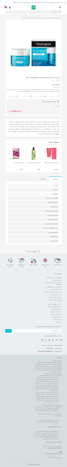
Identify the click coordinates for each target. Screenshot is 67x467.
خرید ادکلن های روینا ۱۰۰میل (55, 304)
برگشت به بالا (32, 251)
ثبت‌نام (8, 331)
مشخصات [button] (55, 179)
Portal (29, 464)
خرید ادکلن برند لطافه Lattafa (54, 287)
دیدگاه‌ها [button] (43, 179)
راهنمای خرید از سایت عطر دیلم (54, 277)
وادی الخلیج (59, 322)
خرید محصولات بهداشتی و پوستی (53, 292)
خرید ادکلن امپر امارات (56, 317)
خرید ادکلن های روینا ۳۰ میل (55, 306)
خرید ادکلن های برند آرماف (55, 297)
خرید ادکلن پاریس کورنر (56, 312)
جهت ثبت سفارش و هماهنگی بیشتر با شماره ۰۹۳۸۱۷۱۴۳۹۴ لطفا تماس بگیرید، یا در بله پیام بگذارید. (39, 2)
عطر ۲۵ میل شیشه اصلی (56, 289)
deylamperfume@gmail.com (45, 351)
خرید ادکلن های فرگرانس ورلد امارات (55, 300)
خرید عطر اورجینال (57, 280)
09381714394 (49, 348)
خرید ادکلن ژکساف (57, 319)
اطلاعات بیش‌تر (7, 2)
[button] (7, 7)
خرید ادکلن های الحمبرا (56, 309)
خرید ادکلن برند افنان (56, 314)
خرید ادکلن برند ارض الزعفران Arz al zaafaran (54, 283)
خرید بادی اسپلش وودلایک (55, 294)
